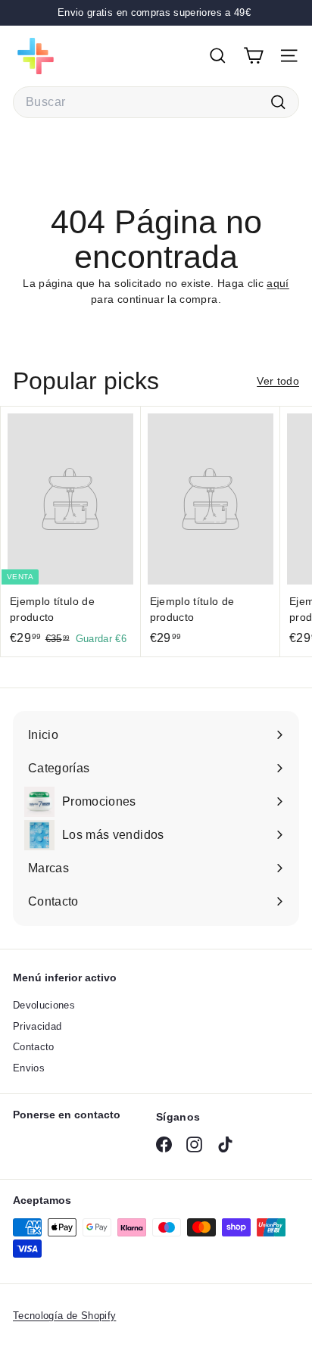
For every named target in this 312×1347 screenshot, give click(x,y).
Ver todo (278, 381)
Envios (29, 1068)
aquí (278, 283)
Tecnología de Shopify (64, 1315)
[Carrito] (253, 55)
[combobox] (156, 102)
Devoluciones (44, 1005)
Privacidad (37, 1026)
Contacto (34, 1046)
